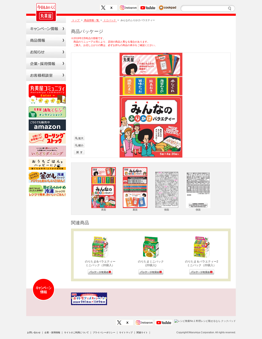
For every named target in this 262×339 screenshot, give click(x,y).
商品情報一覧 (91, 20)
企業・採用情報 (52, 332)
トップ (75, 20)
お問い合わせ (34, 332)
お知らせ (46, 52)
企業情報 (46, 63)
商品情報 (46, 40)
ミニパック (110, 20)
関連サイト (142, 332)
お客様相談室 (46, 75)
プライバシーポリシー (104, 332)
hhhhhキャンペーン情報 (46, 28)
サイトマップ (126, 332)
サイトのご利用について (76, 332)
